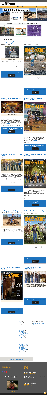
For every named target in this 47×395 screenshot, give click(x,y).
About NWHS (26, 365)
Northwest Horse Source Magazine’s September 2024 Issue (33, 42)
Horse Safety (21, 336)
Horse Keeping (17, 182)
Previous (3, 318)
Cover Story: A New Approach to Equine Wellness (11, 155)
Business (3, 182)
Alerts (20, 321)
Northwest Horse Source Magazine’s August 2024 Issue (33, 99)
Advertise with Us (40, 0)
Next (13, 318)
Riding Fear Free (22, 348)
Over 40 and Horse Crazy (23, 344)
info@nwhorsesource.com (29, 385)
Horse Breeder (21, 330)
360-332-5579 (11, 391)
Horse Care (21, 331)
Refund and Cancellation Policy (29, 369)
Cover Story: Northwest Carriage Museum (12, 98)
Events (9, 6)
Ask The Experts (22, 323)
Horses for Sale (21, 339)
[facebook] (2, 371)
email (15, 391)
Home (3, 363)
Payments (26, 363)
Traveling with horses (22, 350)
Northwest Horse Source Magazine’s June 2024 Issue (35, 211)
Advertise (37, 6)
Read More (20, 66)
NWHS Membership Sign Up (6, 367)
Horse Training (21, 337)
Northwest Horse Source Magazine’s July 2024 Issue (35, 155)
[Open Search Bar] (46, 7)
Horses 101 (21, 338)
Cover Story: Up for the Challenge (9, 211)
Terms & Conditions (27, 368)
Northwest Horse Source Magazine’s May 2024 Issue (11, 267)
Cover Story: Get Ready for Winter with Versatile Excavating (11, 42)
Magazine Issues (4, 366)
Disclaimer (26, 367)
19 (11, 318)
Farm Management (22, 329)
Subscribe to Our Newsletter (6, 365)
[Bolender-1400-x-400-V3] (23, 21)
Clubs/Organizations (5, 125)
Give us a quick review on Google (29, 373)
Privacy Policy (26, 366)
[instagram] (4, 371)
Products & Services (18, 125)
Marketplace (31, 6)
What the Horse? (22, 351)
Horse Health (13, 182)
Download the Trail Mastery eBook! (29, 0)
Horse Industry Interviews (23, 333)
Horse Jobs (21, 334)
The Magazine (3, 6)
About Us (35, 0)
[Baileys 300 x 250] (20, 35)
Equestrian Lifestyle (11, 125)
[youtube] (6, 372)
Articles (18, 6)
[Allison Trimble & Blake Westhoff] (7, 35)
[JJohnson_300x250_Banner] (34, 35)
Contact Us (45, 0)
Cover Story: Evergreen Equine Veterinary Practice (32, 267)
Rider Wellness (21, 347)
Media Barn (21, 342)
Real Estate (24, 6)
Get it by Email (11, 75)
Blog (5, 236)
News (14, 6)
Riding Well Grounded (23, 349)
